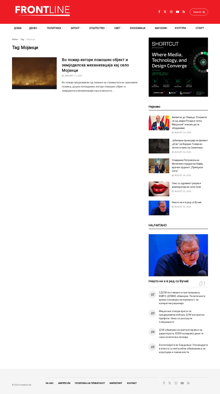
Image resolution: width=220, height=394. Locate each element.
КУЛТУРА (180, 28)
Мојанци (31, 39)
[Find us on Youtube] (177, 12)
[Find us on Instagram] (171, 12)
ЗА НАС (49, 383)
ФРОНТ (75, 28)
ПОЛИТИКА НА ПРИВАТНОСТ (90, 383)
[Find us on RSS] (184, 12)
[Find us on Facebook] (159, 12)
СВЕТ (117, 28)
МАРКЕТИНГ (116, 383)
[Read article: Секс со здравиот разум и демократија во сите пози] (159, 189)
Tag (22, 39)
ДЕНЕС (33, 28)
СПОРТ (200, 28)
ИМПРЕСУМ (64, 383)
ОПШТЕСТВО (97, 28)
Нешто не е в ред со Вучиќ (186, 202)
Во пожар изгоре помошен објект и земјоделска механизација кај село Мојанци (95, 65)
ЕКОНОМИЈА (137, 28)
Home (15, 39)
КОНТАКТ (132, 383)
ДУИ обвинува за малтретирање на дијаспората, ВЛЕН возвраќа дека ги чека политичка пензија (181, 333)
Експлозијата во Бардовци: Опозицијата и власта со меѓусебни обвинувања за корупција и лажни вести (183, 349)
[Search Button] (204, 12)
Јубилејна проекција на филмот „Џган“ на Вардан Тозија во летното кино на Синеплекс (190, 144)
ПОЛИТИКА (54, 28)
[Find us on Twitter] (165, 12)
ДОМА (17, 28)
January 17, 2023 (73, 76)
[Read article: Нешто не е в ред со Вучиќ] (159, 208)
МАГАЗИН (161, 28)
